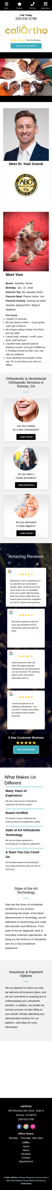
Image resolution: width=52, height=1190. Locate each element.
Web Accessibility (14, 1181)
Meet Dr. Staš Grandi (26, 164)
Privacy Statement (27, 1177)
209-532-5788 (26, 19)
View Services (26, 485)
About (26, 1150)
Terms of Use (42, 1177)
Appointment (26, 1161)
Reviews (26, 1154)
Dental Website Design (33, 1181)
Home (26, 1146)
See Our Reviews (26, 750)
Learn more (26, 437)
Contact (26, 1157)
